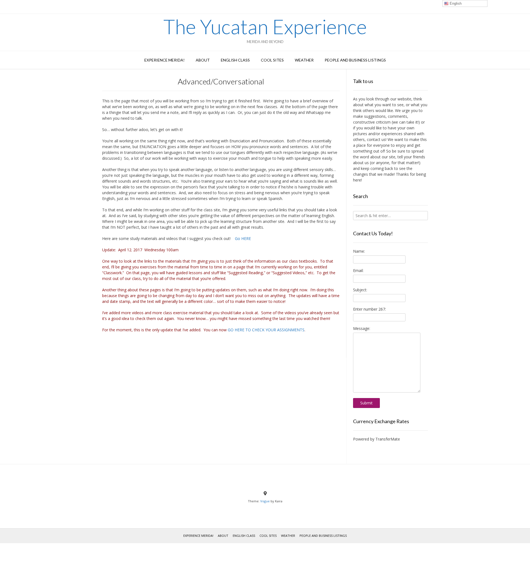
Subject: (360, 289)
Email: (358, 270)
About (203, 60)
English (455, 3)
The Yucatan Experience (265, 26)
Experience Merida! (164, 60)
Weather (304, 60)
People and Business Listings (355, 60)
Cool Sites (272, 60)
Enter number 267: (369, 309)
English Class (235, 60)
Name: (359, 251)
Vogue (265, 501)
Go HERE (243, 238)
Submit (366, 402)
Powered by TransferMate (376, 439)
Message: (361, 328)
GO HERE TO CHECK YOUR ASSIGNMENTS (266, 329)
